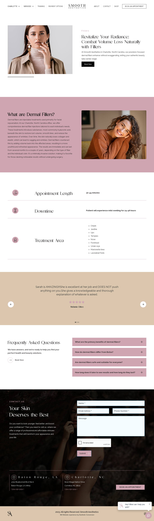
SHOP (116, 6)
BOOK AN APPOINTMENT (134, 6)
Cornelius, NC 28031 (72, 486)
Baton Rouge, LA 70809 (20, 486)
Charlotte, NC (89, 477)
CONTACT (107, 6)
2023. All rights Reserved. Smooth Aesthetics (77, 512)
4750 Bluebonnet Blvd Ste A (22, 482)
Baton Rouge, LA (38, 477)
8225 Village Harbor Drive (75, 482)
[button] (14, 6)
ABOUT (96, 6)
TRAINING (41, 6)
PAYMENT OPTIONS (55, 6)
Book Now (88, 64)
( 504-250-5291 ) (17, 489)
